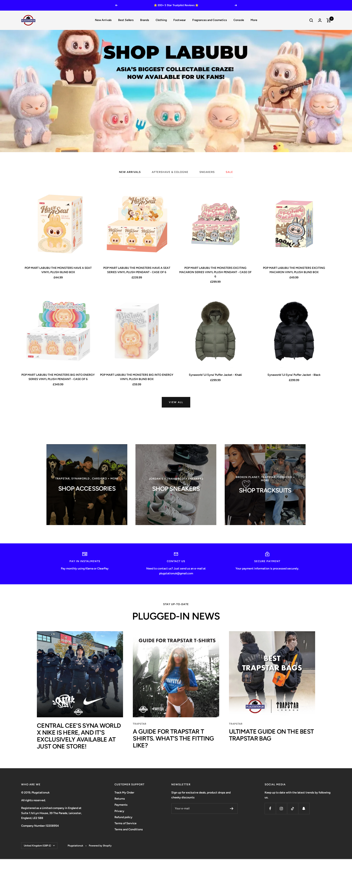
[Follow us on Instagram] (281, 808)
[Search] (311, 20)
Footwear (179, 20)
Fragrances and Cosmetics (209, 20)
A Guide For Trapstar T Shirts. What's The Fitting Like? (173, 738)
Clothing (161, 20)
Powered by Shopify (100, 845)
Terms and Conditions (128, 829)
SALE (229, 172)
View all (176, 402)
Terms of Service (125, 823)
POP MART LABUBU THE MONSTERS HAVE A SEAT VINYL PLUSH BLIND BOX (58, 270)
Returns (119, 798)
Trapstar (139, 723)
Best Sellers (126, 20)
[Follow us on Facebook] (270, 808)
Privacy (119, 811)
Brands (144, 20)
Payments (121, 805)
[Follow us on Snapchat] (303, 808)
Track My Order (124, 792)
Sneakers (207, 172)
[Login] (320, 20)
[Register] (231, 808)
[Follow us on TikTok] (292, 808)
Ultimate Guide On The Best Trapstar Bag (271, 735)
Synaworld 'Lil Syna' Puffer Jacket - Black (293, 375)
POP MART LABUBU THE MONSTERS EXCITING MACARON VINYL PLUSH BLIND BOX (294, 270)
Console (238, 20)
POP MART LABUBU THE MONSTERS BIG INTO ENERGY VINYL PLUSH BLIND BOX (136, 377)
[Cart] (329, 20)
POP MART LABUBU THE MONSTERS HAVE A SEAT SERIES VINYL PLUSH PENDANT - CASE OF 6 (136, 270)
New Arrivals (103, 20)
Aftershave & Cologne (170, 172)
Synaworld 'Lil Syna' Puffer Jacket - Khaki (215, 375)
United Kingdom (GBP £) (37, 845)
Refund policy (123, 817)
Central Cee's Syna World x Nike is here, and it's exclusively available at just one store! (79, 736)
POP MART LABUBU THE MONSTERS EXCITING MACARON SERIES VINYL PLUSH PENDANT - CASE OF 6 (215, 272)
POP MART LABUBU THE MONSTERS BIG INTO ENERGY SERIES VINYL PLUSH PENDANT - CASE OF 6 (58, 377)
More (254, 20)
